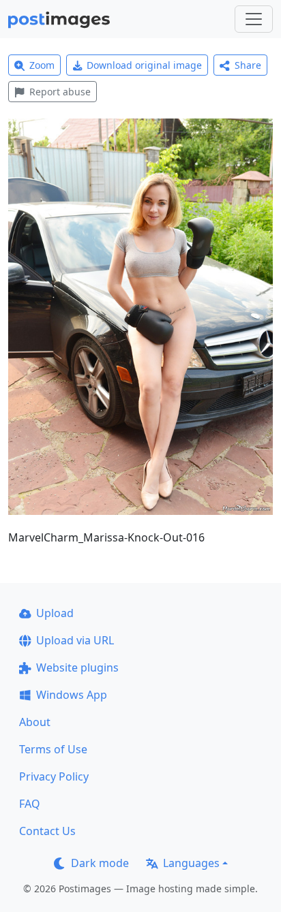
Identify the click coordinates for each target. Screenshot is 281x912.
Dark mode (100, 862)
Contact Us (47, 830)
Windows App (71, 694)
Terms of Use (53, 749)
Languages (191, 862)
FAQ (29, 803)
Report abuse (60, 91)
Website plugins (77, 667)
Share (248, 65)
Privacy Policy (54, 776)
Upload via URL (75, 640)
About (34, 721)
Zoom (42, 65)
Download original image (144, 65)
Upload (55, 613)
